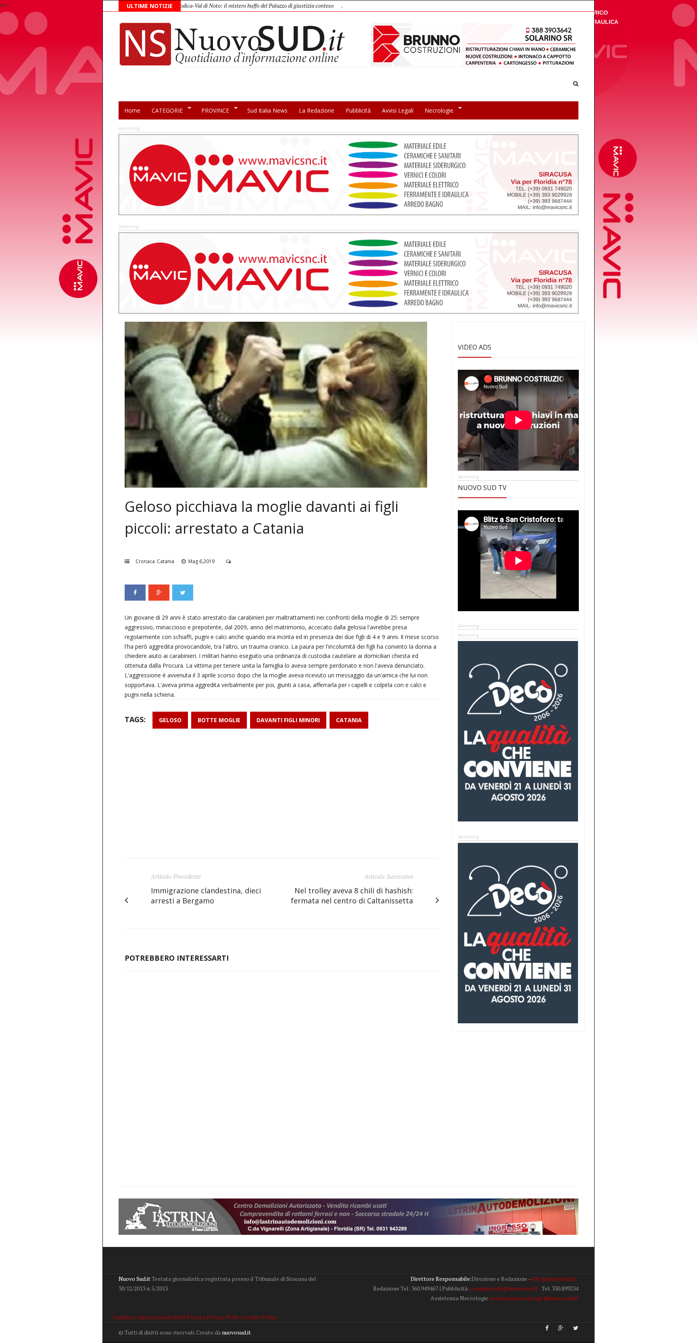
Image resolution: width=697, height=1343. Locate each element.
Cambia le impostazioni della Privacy (159, 1317)
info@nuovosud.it (553, 1278)
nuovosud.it (236, 1332)
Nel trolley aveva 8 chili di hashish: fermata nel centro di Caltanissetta (352, 895)
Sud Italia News (267, 110)
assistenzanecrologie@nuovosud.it (533, 1298)
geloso (170, 720)
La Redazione (316, 110)
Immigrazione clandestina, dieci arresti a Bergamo (206, 895)
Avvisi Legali (397, 110)
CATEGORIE (164, 111)
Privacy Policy (224, 1317)
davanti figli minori (288, 720)
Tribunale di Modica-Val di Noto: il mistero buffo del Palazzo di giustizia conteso (192, 5)
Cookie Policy (260, 1317)
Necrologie (436, 111)
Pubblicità (358, 110)
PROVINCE (212, 111)
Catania (165, 561)
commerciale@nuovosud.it (504, 1288)
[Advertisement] (282, 797)
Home (132, 110)
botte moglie (219, 720)
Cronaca (145, 561)
